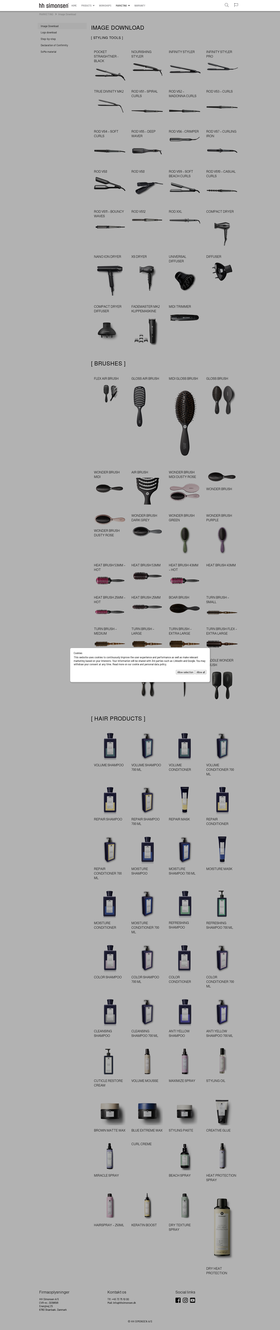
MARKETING (121, 5)
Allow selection (185, 672)
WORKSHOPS (105, 5)
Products (86, 5)
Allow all (201, 672)
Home (74, 5)
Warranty (139, 5)
